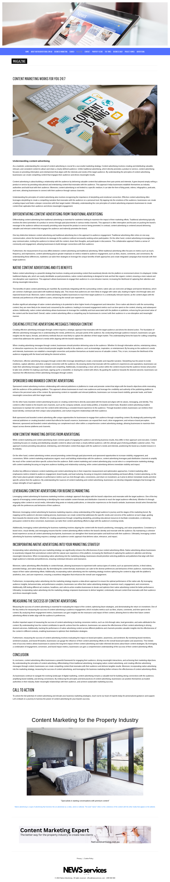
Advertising (141, 51)
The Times (108, 51)
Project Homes (130, 51)
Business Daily (118, 51)
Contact (87, 51)
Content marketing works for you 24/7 (39, 78)
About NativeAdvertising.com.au (41, 51)
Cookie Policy (88, 858)
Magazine (79, 51)
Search (72, 51)
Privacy (79, 858)
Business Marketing (60, 51)
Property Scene (97, 51)
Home (27, 51)
